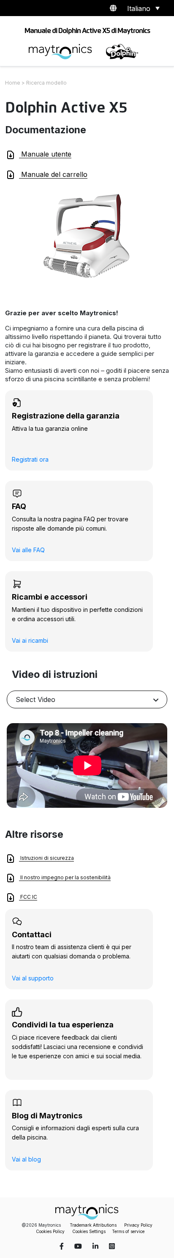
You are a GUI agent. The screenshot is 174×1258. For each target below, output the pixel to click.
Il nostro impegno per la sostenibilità (65, 877)
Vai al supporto (33, 978)
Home (12, 83)
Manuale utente (45, 154)
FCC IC (28, 897)
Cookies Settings (89, 1231)
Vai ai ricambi (30, 640)
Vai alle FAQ (28, 549)
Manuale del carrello (53, 174)
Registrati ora (30, 459)
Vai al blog (26, 1159)
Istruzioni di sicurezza (46, 858)
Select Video (35, 699)
